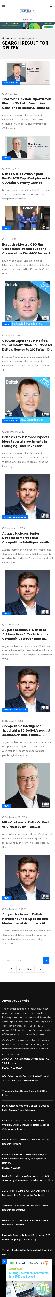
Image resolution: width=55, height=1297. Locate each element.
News (6, 157)
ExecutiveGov (12, 1068)
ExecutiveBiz (11, 1168)
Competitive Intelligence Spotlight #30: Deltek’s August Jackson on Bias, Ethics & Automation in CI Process (26, 732)
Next (30, 969)
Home (8, 38)
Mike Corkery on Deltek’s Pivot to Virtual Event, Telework (26, 824)
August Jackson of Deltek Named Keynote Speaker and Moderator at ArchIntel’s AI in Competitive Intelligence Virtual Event (25, 923)
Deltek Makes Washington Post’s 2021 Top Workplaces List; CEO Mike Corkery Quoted (27, 178)
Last (41, 969)
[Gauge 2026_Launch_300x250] (28, 1278)
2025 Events (9, 1063)
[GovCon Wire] (27, 11)
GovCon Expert (11, 82)
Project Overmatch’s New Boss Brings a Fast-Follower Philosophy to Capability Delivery (24, 1158)
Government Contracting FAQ (32, 1058)
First (9, 960)
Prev (20, 960)
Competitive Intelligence (15, 517)
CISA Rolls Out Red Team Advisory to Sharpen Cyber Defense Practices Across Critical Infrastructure (25, 1125)
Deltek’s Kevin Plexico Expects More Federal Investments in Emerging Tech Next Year (25, 441)
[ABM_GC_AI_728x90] (27, 25)
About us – (8, 1058)
